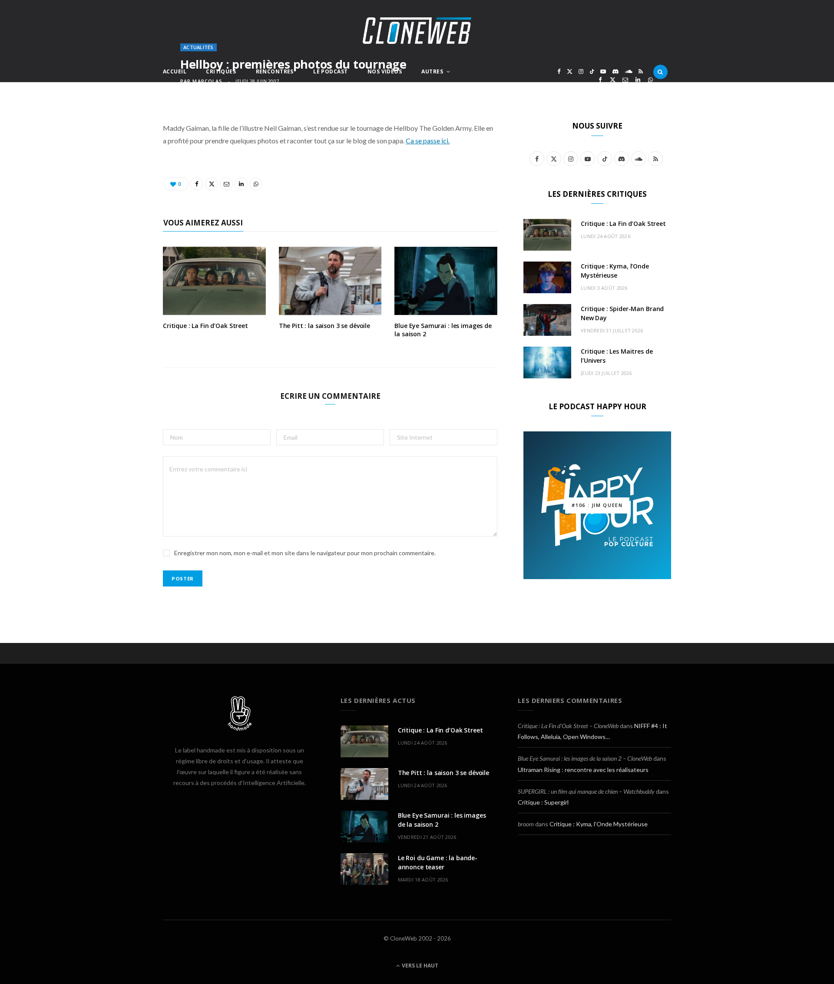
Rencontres (275, 71)
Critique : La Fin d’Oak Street (205, 325)
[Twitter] (612, 80)
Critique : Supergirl (543, 802)
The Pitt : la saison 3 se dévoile (324, 325)
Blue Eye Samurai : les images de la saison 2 (443, 329)
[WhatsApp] (650, 80)
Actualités (198, 47)
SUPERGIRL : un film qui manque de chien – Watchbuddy (586, 791)
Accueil (174, 71)
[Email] (625, 80)
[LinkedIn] (637, 80)
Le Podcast (330, 71)
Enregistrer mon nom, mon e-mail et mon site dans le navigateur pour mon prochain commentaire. (305, 553)
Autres (432, 71)
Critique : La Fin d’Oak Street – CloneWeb (568, 725)
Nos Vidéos (384, 71)
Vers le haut (419, 965)
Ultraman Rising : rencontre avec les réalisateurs (583, 769)
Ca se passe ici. (428, 140)
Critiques (221, 71)
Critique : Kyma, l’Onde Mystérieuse (598, 824)
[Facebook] (600, 80)
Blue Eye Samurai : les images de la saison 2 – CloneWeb (585, 758)
